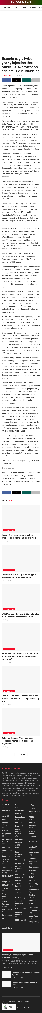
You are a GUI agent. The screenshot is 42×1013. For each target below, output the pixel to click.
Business (18, 877)
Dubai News (21, 2)
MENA (17, 863)
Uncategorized (34, 910)
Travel (17, 892)
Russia (31, 841)
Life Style (19, 839)
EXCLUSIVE (6, 885)
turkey (31, 900)
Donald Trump (7, 850)
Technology (33, 884)
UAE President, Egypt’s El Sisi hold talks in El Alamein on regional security (20, 615)
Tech (31, 880)
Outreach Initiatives (19, 902)
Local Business (19, 853)
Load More (21, 754)
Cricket (4, 847)
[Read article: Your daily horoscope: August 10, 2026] (21, 942)
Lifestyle (18, 843)
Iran (16, 822)
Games (17, 889)
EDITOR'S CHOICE (5, 860)
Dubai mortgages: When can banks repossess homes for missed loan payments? (18, 741)
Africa (4, 816)
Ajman (4, 819)
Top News (6, 7)
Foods (17, 886)
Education (6, 867)
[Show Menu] (3, 2)
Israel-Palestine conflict (18, 831)
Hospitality (19, 810)
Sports (31, 867)
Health (17, 848)
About (3, 1001)
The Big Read (34, 889)
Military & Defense (19, 867)
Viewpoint (33, 921)
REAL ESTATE (34, 811)
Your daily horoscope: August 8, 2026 (24, 983)
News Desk (7, 75)
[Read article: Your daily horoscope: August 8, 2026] (6, 984)
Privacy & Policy (23, 1001)
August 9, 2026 (18, 977)
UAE (15, 7)
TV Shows (33, 904)
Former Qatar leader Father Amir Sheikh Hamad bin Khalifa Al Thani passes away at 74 (20, 698)
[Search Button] (39, 2)
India (17, 814)
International (9, 530)
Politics (17, 880)
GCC (30, 822)
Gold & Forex (7, 909)
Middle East (32, 825)
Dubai (23, 7)
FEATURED (6, 888)
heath (4, 918)
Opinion (18, 898)
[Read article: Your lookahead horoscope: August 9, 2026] (6, 974)
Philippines (33, 805)
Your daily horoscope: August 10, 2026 (17, 954)
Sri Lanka (32, 870)
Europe (4, 881)
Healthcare (6, 915)
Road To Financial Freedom (32, 833)
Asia (3, 830)
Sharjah (32, 858)
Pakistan (18, 909)
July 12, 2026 (7, 541)
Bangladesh (6, 834)
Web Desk (7, 958)
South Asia (33, 861)
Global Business (5, 903)
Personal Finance (18, 913)
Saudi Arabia (34, 852)
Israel (17, 826)
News (17, 874)
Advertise (12, 1001)
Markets (18, 860)
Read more (9, 967)
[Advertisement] (21, 32)
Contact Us (5, 1004)
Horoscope (19, 805)
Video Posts (33, 916)
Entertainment (7, 870)
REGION (32, 817)
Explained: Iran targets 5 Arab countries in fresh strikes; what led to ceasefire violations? (20, 656)
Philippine (19, 920)
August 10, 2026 (17, 958)
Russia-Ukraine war (33, 846)
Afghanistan (6, 810)
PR (30, 808)
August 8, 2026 (18, 987)
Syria (31, 877)
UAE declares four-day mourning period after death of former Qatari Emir (20, 576)
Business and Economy (7, 840)
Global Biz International (31, 1008)
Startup (31, 874)
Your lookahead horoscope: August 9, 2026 (26, 973)
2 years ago (19, 75)
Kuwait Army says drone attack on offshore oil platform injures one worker (20, 536)
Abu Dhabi (6, 805)
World (33, 7)
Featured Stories (5, 895)
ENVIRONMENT (7, 876)
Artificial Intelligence (6, 823)
